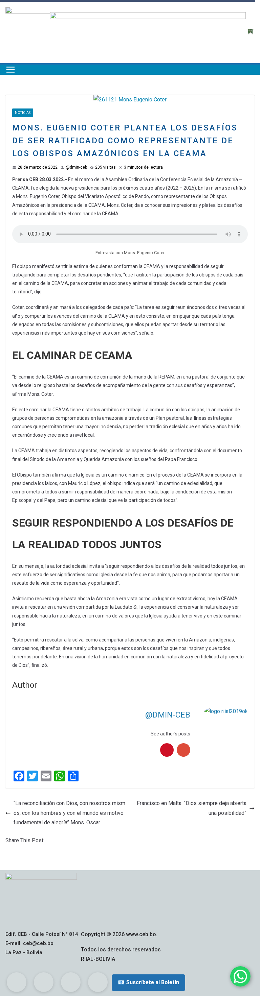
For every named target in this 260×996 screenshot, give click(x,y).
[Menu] (10, 70)
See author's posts (170, 733)
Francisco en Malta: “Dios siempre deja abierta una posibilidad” (191, 808)
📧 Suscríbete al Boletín (148, 982)
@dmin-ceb (76, 167)
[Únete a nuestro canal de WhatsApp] (240, 976)
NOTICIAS (22, 113)
